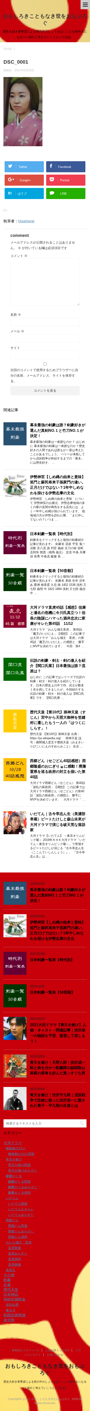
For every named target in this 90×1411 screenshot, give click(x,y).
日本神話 (10, 1294)
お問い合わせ (55, 1354)
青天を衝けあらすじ (22, 1170)
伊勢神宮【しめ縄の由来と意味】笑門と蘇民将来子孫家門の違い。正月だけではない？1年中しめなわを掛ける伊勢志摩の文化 (57, 485)
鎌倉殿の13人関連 (21, 1154)
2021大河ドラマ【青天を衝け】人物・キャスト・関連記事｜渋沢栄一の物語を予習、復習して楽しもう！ (58, 1033)
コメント (18, 256)
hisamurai (26, 221)
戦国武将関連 (14, 1315)
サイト (15, 348)
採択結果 (12, 1305)
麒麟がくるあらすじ (22, 1187)
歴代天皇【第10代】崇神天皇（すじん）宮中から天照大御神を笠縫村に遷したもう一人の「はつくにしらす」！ (58, 720)
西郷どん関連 (17, 1226)
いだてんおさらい (21, 1209)
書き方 (10, 1310)
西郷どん (12, 1220)
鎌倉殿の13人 (16, 1148)
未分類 (9, 1320)
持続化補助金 (14, 1299)
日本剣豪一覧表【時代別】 (52, 534)
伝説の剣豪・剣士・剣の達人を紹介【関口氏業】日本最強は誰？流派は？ (57, 665)
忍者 (7, 1285)
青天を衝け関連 (19, 1165)
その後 (9, 1275)
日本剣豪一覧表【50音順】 (52, 571)
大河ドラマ (12, 1143)
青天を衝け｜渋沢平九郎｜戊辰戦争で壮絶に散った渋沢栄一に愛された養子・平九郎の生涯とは (57, 1100)
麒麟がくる (14, 1176)
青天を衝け (14, 1159)
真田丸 (10, 1270)
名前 (15, 314)
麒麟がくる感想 (19, 1192)
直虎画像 (14, 1264)
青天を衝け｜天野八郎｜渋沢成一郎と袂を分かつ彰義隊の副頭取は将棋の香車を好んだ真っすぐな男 (57, 1067)
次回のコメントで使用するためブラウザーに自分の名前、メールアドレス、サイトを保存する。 (44, 375)
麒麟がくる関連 (19, 1181)
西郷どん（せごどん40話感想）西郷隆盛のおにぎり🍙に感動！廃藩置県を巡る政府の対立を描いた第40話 (58, 769)
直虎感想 (14, 1259)
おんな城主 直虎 (19, 1242)
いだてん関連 (17, 1204)
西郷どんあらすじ (21, 1231)
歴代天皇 (10, 1290)
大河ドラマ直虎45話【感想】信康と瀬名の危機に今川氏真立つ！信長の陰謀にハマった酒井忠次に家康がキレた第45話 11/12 (58, 615)
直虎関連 (14, 1248)
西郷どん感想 (17, 1237)
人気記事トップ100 (57, 1350)
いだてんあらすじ (21, 1215)
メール (17, 331)
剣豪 (7, 1280)
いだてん (12, 1198)
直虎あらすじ (17, 1253)
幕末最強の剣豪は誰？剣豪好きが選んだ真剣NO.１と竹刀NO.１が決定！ (57, 430)
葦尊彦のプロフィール (25, 1350)
